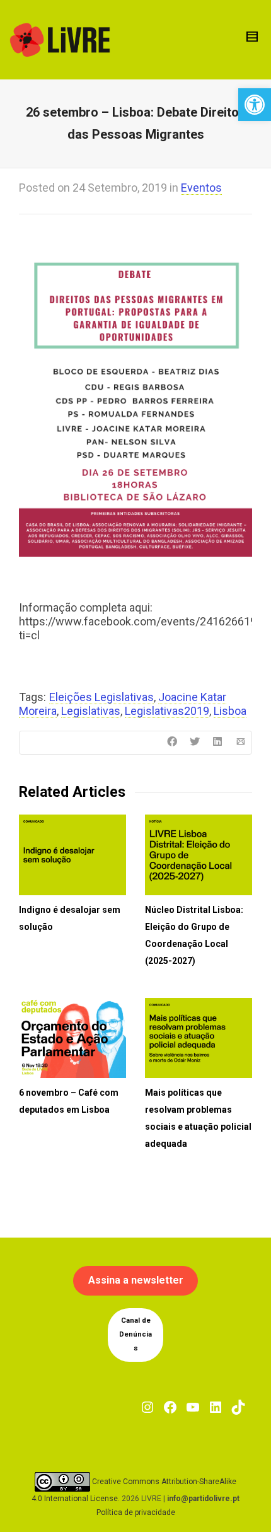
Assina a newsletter (135, 1280)
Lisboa (230, 710)
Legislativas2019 (167, 710)
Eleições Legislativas (101, 697)
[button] (254, 104)
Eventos (201, 187)
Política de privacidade (135, 1512)
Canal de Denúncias (135, 1334)
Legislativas (90, 710)
